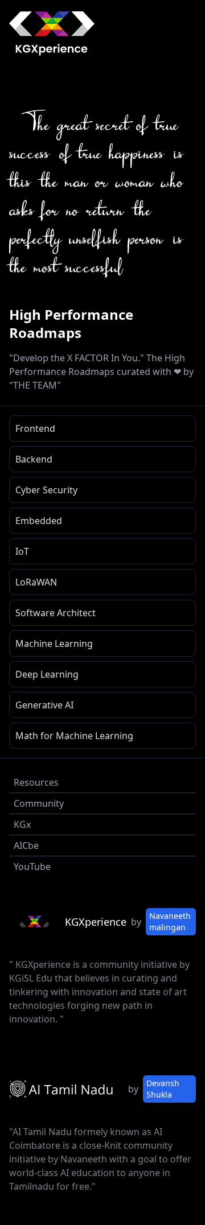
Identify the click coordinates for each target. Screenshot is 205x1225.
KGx (22, 824)
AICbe (26, 845)
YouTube (32, 866)
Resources (36, 782)
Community (39, 803)
